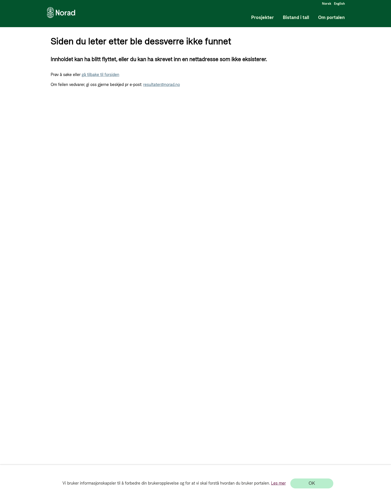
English (339, 3)
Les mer (278, 483)
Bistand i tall (296, 18)
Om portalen (331, 18)
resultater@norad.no (161, 85)
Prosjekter (262, 18)
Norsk (326, 3)
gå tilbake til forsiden (100, 75)
